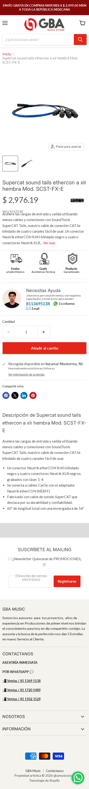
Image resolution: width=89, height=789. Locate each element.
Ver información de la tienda (26, 374)
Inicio (6, 54)
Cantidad (8, 322)
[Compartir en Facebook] (5, 395)
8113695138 (38, 303)
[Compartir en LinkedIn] (24, 395)
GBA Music (33, 771)
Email (35, 308)
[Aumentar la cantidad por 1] (44, 332)
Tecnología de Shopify (44, 780)
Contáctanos (55, 771)
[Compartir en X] (15, 395)
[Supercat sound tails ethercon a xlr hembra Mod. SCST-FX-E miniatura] (10, 163)
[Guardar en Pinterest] (33, 395)
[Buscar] (80, 39)
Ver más (49, 243)
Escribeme (67, 303)
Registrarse (67, 581)
